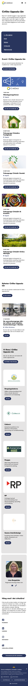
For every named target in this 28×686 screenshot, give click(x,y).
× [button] (26, 668)
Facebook (5, 622)
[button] (14, 684)
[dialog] (14, 677)
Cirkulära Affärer (7, 648)
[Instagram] (3, 637)
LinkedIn (4, 631)
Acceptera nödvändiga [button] (19, 680)
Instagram (5, 639)
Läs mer (21, 674)
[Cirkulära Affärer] (3, 645)
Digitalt (7, 97)
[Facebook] (3, 620)
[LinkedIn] (3, 628)
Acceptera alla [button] (6, 680)
